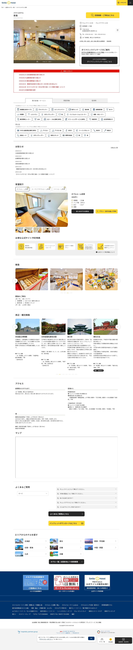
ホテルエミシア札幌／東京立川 (90, 605)
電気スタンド (55, 135)
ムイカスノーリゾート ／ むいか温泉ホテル (25, 611)
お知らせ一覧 (114, 147)
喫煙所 (22, 114)
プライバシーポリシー (46, 639)
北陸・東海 (29, 547)
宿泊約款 (109, 41)
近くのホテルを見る (82, 211)
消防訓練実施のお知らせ (22, 164)
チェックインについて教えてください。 (72, 489)
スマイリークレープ (24, 614)
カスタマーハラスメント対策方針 (75, 622)
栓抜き (109, 130)
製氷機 (87, 109)
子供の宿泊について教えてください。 (72, 494)
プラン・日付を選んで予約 (107, 211)
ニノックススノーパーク (64, 611)
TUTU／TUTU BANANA (40, 614)
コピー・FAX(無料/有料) (54, 119)
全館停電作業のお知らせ (22, 158)
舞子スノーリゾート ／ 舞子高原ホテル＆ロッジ (83, 608)
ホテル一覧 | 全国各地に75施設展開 (64, 561)
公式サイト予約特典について (106, 252)
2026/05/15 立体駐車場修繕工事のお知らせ (32, 75)
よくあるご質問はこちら (59, 514)
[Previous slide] (15, 280)
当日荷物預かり (108, 119)
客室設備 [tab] (67, 100)
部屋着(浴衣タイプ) (26, 109)
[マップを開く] (117, 30)
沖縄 (61, 554)
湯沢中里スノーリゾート (47, 611)
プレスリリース (90, 622)
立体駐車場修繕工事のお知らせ (24, 153)
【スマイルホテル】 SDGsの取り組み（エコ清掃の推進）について (35, 174)
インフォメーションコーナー (78, 114)
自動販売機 (99, 109)
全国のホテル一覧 (10, 7)
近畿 (61, 547)
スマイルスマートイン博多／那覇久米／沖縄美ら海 (27, 605)
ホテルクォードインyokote (70, 605)
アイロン (45, 130)
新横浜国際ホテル (107, 605)
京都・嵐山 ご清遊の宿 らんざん (41, 608)
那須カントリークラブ (95, 611)
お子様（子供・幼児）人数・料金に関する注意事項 (92, 41)
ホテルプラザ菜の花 (60, 608)
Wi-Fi (110, 109)
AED (38, 119)
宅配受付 (94, 119)
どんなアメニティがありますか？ (70, 507)
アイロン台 (58, 130)
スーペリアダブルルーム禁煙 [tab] (41, 189)
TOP (2, 7)
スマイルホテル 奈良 (21, 7)
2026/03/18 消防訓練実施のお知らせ (30, 81)
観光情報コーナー (25, 119)
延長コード (23, 135)
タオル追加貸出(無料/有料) (28, 130)
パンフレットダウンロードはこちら (63, 523)
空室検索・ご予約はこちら (104, 15)
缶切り (98, 130)
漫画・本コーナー (98, 114)
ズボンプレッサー (49, 114)
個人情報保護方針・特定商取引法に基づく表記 (51, 622)
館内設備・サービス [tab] (39, 100)
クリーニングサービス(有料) (76, 119)
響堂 (73, 614)
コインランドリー (59, 109)
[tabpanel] (66, 121)
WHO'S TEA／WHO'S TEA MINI (59, 614)
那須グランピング (110, 611)
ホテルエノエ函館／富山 (52, 605)
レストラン (34, 114)
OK (91, 638)
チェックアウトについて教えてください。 (73, 502)
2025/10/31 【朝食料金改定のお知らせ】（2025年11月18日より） (38, 84)
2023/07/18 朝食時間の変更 (27, 90)
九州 (26, 554)
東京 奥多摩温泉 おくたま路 (20, 608)
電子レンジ (75, 109)
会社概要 (34, 622)
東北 (61, 541)
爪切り (70, 130)
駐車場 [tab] (94, 100)
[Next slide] (117, 280)
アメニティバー (43, 109)
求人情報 (98, 622)
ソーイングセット (84, 130)
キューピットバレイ (80, 611)
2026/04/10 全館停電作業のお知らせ (30, 78)
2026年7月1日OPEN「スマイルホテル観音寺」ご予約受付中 (67, 632)
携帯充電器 (68, 135)
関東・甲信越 (99, 541)
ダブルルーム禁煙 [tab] (22, 189)
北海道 (27, 541)
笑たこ (14, 614)
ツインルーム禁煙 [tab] (59, 189)
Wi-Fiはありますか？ (66, 498)
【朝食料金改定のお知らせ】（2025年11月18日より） (31, 169)
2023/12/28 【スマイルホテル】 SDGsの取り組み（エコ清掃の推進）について (42, 87)
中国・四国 (98, 547)
